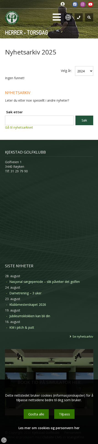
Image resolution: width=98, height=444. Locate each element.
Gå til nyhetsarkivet (19, 127)
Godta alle (36, 414)
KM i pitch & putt (21, 327)
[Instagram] (82, 4)
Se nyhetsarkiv (82, 336)
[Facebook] (75, 4)
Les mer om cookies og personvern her (49, 428)
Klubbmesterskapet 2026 (27, 304)
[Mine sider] (64, 4)
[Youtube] (90, 4)
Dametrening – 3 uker (25, 293)
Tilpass (64, 414)
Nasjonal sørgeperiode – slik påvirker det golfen (44, 281)
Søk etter (14, 112)
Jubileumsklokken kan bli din (29, 316)
